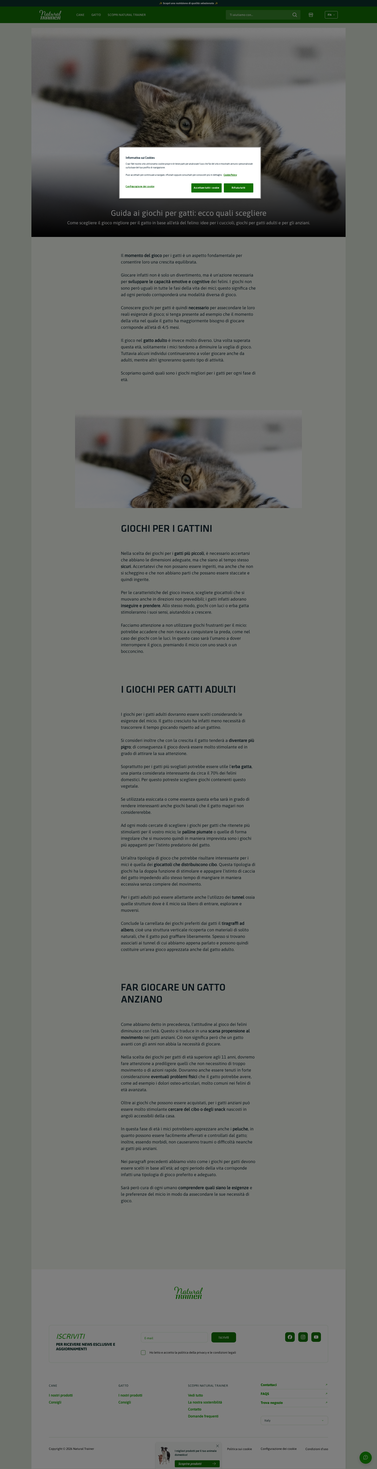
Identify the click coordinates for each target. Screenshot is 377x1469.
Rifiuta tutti (238, 187)
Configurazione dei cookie (140, 186)
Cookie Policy (230, 174)
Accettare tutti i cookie (206, 187)
